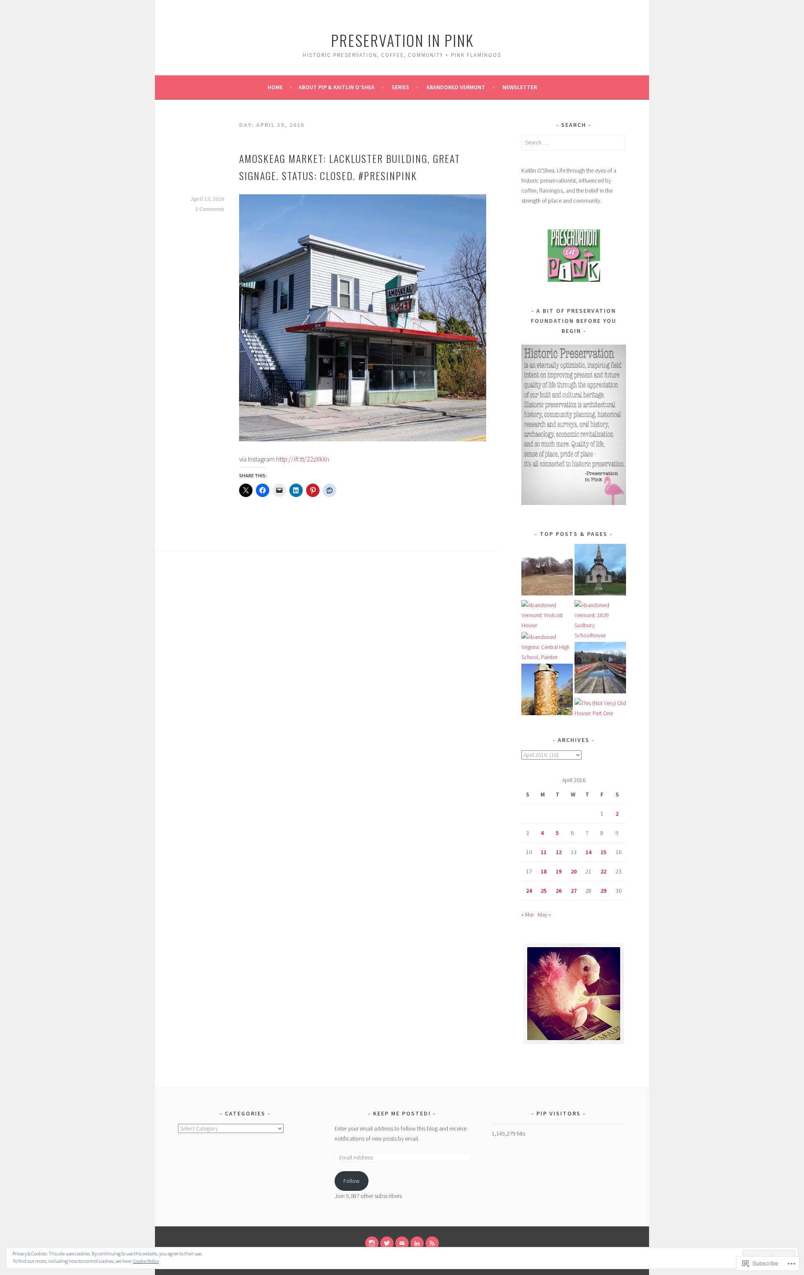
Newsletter (519, 87)
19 (559, 871)
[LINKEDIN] (417, 1243)
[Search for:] (573, 142)
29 (603, 890)
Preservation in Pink (402, 40)
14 (588, 852)
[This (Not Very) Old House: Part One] (600, 708)
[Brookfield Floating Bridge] (600, 669)
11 (543, 852)
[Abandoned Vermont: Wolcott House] (547, 615)
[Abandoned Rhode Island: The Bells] (547, 571)
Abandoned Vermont (455, 87)
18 (543, 871)
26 (559, 890)
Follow (351, 1181)
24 (529, 890)
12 (559, 852)
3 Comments (209, 209)
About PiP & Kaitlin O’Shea (336, 87)
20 (574, 871)
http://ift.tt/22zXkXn (302, 459)
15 (603, 852)
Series (400, 87)
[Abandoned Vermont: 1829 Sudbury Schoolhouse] (600, 620)
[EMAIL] (402, 1243)
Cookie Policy (146, 1261)
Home (275, 87)
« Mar (527, 914)
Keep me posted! (403, 1113)
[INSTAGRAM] (372, 1243)
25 (543, 890)
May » (544, 914)
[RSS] (432, 1243)
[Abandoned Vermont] (600, 571)
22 (603, 871)
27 (574, 890)
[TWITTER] (387, 1243)
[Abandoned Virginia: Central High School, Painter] (547, 647)
